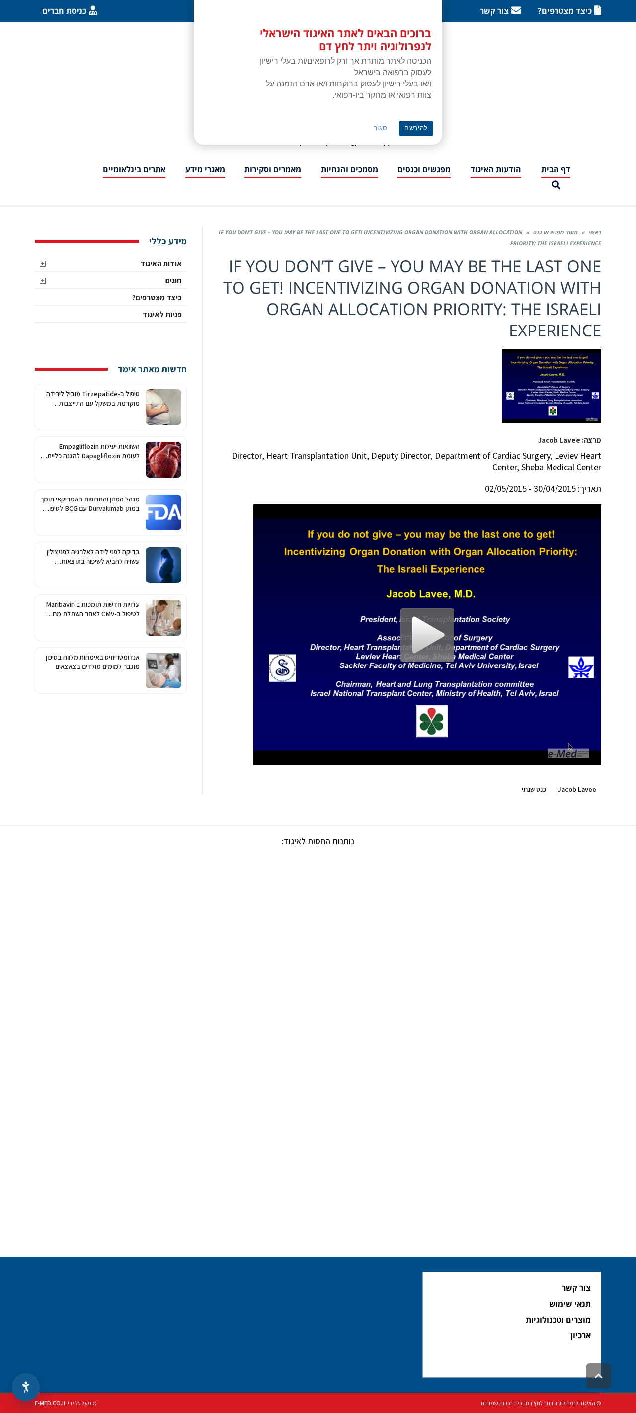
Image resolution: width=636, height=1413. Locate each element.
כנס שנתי (534, 789)
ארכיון (580, 1335)
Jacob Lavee (577, 789)
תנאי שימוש (570, 1303)
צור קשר (576, 1287)
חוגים (173, 280)
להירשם (416, 128)
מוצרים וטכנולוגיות (558, 1319)
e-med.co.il (51, 1403)
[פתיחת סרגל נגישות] (26, 1387)
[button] (556, 185)
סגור (381, 128)
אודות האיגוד (161, 263)
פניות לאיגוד (162, 314)
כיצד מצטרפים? (157, 297)
